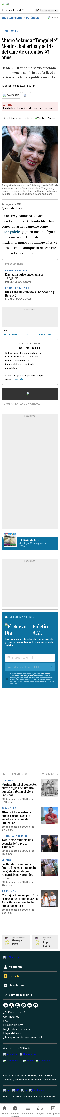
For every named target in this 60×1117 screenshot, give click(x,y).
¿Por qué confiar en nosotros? (22, 1037)
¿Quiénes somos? (14, 1012)
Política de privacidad (13, 1075)
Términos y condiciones (38, 1075)
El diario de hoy (13, 1025)
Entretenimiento (12, 17)
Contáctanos (11, 1016)
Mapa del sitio (12, 1033)
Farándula (33, 17)
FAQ (6, 1020)
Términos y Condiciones (29, 676)
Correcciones (49, 1079)
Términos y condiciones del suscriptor (22, 1079)
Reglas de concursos (16, 1029)
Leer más (18, 379)
